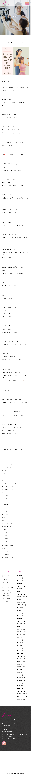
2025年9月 (20, 605)
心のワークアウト (7, 595)
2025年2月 (20, 623)
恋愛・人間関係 (6, 598)
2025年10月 (20, 602)
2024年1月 (20, 658)
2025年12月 (20, 596)
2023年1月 (20, 691)
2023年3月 (20, 685)
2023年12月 (20, 661)
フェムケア (5, 585)
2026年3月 (20, 588)
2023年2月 (20, 688)
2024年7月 (20, 642)
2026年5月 (20, 583)
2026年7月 (20, 578)
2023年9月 (20, 669)
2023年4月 (20, 683)
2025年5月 (20, 615)
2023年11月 (20, 664)
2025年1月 (20, 626)
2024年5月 (20, 648)
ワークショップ (6, 593)
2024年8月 (20, 640)
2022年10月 (20, 699)
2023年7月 (20, 675)
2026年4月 (20, 586)
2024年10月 (20, 634)
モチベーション (6, 590)
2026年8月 (20, 575)
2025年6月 (20, 613)
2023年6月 (20, 677)
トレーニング (5, 582)
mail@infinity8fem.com (8, 725)
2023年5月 (20, 680)
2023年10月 (20, 666)
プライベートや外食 (7, 587)
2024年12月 (20, 629)
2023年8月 (20, 672)
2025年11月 (20, 599)
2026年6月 (20, 580)
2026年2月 (20, 591)
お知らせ (4, 579)
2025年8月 (20, 607)
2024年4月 (20, 650)
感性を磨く (5, 601)
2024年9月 (20, 637)
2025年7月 (20, 610)
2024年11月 (20, 631)
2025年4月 (20, 618)
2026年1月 (20, 594)
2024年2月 (20, 656)
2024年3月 (20, 653)
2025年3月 (20, 621)
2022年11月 (20, 696)
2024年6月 (20, 645)
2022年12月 (20, 693)
